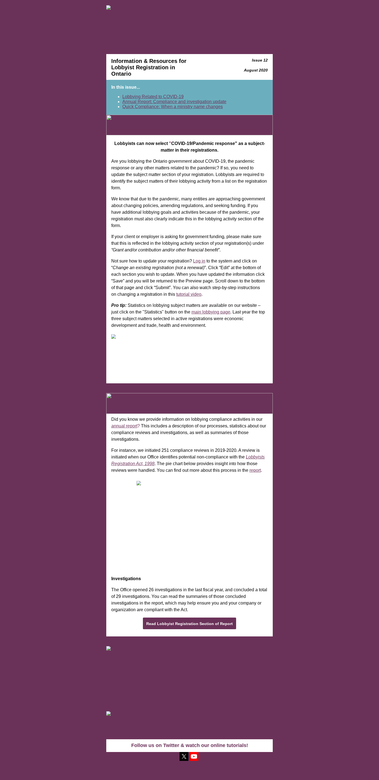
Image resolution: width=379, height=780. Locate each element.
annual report (124, 426)
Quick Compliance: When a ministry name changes (172, 106)
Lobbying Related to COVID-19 (153, 96)
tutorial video (188, 294)
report (255, 470)
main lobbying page (210, 312)
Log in (199, 261)
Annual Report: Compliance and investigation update (174, 101)
